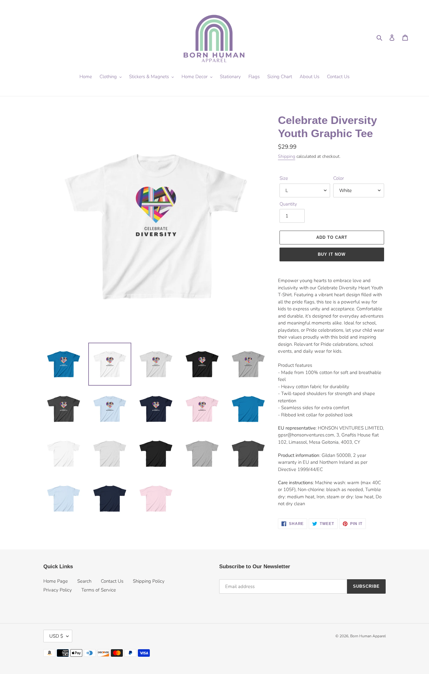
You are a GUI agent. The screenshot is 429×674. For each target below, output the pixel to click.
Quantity (288, 204)
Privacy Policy (57, 590)
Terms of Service (98, 590)
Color (338, 178)
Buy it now (331, 254)
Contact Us (112, 581)
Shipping (286, 156)
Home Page (55, 581)
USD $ (56, 636)
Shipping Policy (149, 581)
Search (84, 581)
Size (284, 178)
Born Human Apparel (368, 636)
